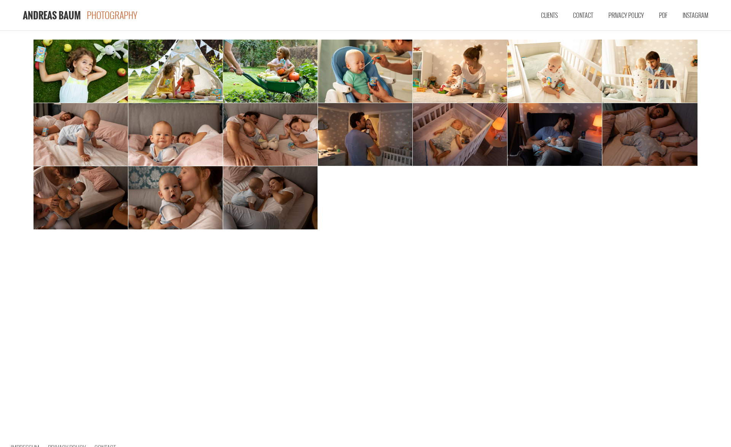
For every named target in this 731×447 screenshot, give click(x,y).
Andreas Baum (52, 15)
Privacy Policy (626, 15)
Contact (583, 15)
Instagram (695, 15)
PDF (663, 15)
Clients (549, 15)
